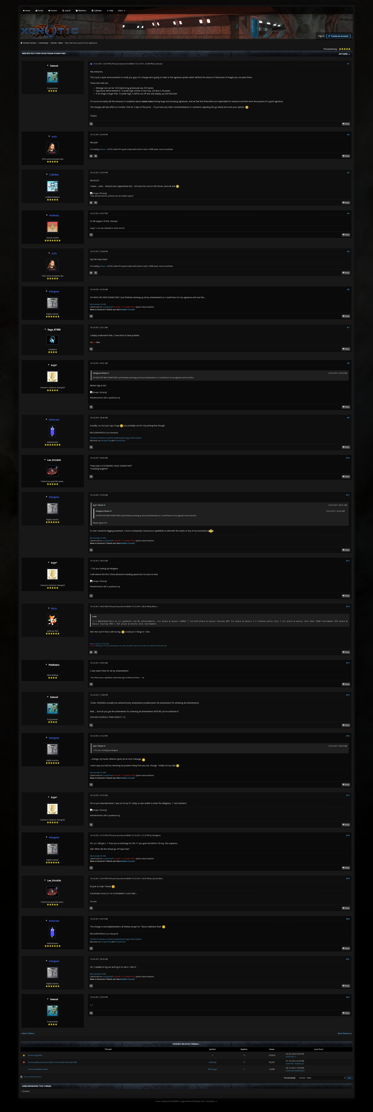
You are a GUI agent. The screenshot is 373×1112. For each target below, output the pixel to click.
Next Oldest (28, 1033)
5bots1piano (136, 438)
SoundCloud (120, 440)
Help (111, 10)
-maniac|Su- (299, 1063)
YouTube (106, 644)
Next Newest (344, 1033)
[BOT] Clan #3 (134, 646)
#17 (347, 795)
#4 (348, 213)
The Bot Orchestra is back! (101, 438)
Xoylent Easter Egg (121, 438)
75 (244, 1062)
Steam (92, 644)
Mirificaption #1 (116, 646)
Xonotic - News (57, 43)
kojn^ (54, 365)
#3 (348, 173)
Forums (53, 10)
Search (67, 10)
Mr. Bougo (212, 1069)
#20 (347, 919)
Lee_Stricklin (54, 460)
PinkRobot (54, 665)
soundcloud (107, 307)
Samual (54, 66)
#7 (348, 328)
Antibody (212, 1062)
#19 (347, 879)
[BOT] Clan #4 (155, 646)
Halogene (156, 835)
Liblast (103, 149)
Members (82, 10)
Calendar (98, 10)
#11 (347, 495)
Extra (120, 10)
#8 (348, 363)
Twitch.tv (99, 644)
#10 (347, 458)
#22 (347, 997)
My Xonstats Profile (98, 304)
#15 (347, 695)
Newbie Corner (127, 309)
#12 (347, 561)
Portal (40, 10)
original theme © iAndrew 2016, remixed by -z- (198, 1101)
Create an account (339, 36)
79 (244, 1055)
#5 (348, 251)
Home (27, 10)
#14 (347, 663)
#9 (348, 418)
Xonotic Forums (29, 43)
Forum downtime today (37, 1069)
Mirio (154, 607)
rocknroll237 (299, 1071)
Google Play (106, 440)
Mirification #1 (101, 646)
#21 (347, 959)
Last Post (289, 1056)
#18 (347, 835)
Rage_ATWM (54, 329)
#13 (347, 607)
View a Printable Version (33, 1077)
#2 (348, 135)
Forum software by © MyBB (167, 1101)
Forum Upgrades (35, 1055)
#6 (348, 289)
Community (43, 43)
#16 (347, 736)
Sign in (321, 36)
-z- (212, 1055)
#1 (348, 64)
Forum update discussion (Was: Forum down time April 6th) (52, 1062)
